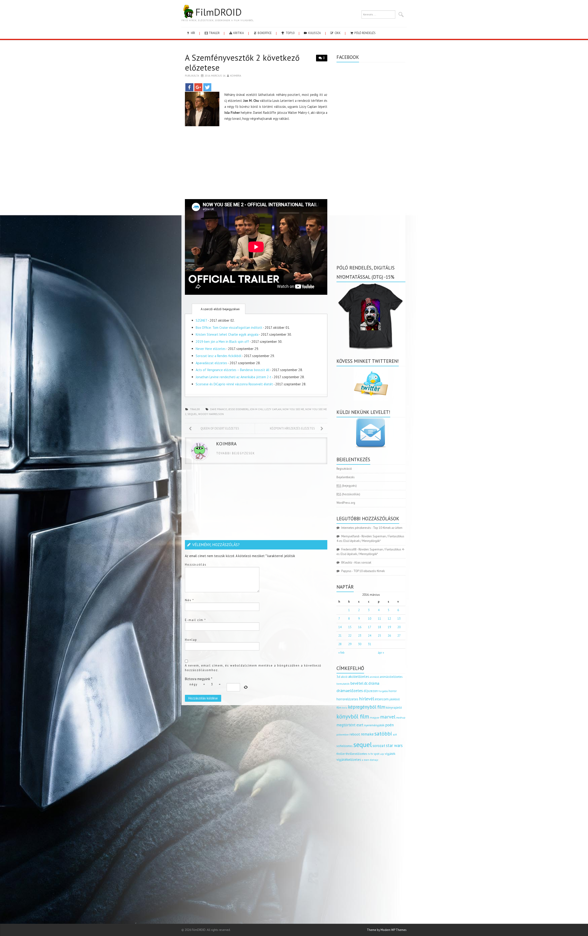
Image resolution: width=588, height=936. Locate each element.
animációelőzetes (391, 677)
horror (393, 691)
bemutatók (343, 683)
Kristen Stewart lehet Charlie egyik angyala (227, 334)
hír (192, 33)
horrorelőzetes (347, 699)
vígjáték (390, 754)
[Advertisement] (256, 163)
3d (338, 676)
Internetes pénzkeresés (356, 528)
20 (399, 627)
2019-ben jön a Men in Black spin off (222, 341)
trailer (214, 33)
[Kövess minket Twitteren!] (370, 383)
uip (382, 754)
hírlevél (366, 699)
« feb (341, 653)
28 (340, 644)
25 (379, 636)
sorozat (379, 745)
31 (369, 644)
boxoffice (264, 33)
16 (359, 627)
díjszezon (371, 690)
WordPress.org (345, 503)
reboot (355, 734)
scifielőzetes (344, 746)
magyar (374, 717)
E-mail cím (195, 620)
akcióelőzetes (358, 676)
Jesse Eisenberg (238, 409)
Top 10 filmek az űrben (387, 528)
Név (189, 600)
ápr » (381, 653)
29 (349, 644)
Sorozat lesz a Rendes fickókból (218, 356)
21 (340, 636)
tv (369, 754)
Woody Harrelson (211, 414)
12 (389, 619)
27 (399, 636)
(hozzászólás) (348, 494)
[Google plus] (198, 87)
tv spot (375, 754)
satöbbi (383, 733)
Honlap (191, 640)
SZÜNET (201, 320)
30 (359, 644)
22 (349, 636)
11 (379, 619)
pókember (342, 734)
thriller (340, 754)
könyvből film (352, 716)
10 (369, 619)
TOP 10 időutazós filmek (369, 571)
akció (344, 676)
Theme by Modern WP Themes (387, 930)
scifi (395, 734)
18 (379, 627)
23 (359, 636)
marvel (388, 716)
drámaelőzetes (349, 690)
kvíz (344, 707)
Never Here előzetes (211, 348)
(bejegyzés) (346, 486)
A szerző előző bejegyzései (220, 309)
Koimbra (235, 75)
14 (340, 627)
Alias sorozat (362, 562)
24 (369, 636)
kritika (238, 33)
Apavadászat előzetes (211, 363)
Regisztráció (344, 469)
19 (389, 627)
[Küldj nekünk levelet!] (370, 432)
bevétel (356, 683)
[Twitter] (207, 87)
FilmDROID (218, 12)
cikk (337, 33)
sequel (192, 414)
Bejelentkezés (345, 477)
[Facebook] (189, 87)
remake (367, 734)
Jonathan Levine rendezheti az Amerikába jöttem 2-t (233, 377)
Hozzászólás (195, 565)
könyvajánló (394, 707)
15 (349, 627)
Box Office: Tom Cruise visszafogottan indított (229, 327)
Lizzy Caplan (272, 409)
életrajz (374, 759)
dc (366, 683)
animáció (374, 676)
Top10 (289, 33)
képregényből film (366, 707)
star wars (394, 745)
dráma (373, 683)
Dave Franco (218, 409)
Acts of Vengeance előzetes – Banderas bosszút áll (232, 370)
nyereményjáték (374, 725)
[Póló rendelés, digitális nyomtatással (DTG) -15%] (370, 316)
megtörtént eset (349, 724)
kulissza (314, 33)
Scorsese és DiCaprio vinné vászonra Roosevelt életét (234, 384)
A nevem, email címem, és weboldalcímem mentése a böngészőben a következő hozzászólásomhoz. (253, 668)
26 (389, 636)
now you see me (293, 409)
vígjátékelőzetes (348, 759)
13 (399, 619)
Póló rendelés (365, 33)
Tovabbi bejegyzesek (235, 453)
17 (369, 627)
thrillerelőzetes (356, 753)
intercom (382, 699)
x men (365, 759)
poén (389, 724)
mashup (400, 717)
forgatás (383, 691)
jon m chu (256, 409)
